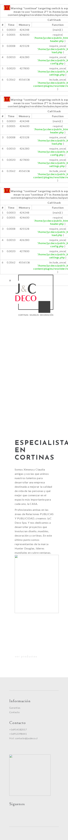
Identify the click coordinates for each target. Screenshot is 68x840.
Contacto (14, 712)
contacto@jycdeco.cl (26, 738)
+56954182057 (18, 729)
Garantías (14, 707)
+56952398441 (18, 733)
